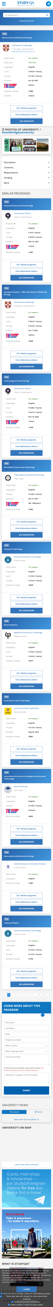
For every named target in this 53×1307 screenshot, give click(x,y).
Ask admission (26, 121)
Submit (26, 1090)
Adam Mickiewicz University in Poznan (30, 864)
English (31, 67)
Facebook (15, 1112)
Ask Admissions (26, 277)
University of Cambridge (22, 45)
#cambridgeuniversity (18, 132)
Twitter (40, 1112)
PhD (4, 34)
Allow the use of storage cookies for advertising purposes (26, 1293)
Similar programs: (16, 193)
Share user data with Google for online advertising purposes (26, 1297)
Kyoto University (20, 786)
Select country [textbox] (11, 1045)
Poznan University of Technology (27, 557)
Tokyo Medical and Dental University (29, 475)
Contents (9, 167)
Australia (23, 712)
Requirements (11, 172)
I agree (26, 1289)
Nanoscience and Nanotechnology (19, 856)
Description (10, 162)
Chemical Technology (13, 549)
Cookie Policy (21, 1282)
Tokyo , (17, 479)
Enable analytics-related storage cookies (26, 1305)
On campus (33, 58)
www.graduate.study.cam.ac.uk (23, 51)
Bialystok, (17, 636)
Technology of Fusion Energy (16, 381)
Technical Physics (11, 923)
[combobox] (26, 1045)
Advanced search (26, 21)
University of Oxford (22, 213)
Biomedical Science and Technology (19, 467)
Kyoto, (16, 790)
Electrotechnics (10, 625)
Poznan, (17, 560)
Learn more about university (26, 1164)
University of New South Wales (26, 708)
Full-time (32, 62)
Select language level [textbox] (14, 1051)
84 (44, 995)
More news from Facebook (25, 1119)
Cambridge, (18, 306)
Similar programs (28, 108)
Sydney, (17, 712)
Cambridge (16, 49)
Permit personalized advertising (26, 1302)
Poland (22, 560)
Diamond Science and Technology (18, 205)
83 (39, 995)
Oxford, (17, 217)
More (6, 182)
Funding (8, 177)
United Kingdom (27, 49)
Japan (22, 479)
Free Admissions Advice (26, 114)
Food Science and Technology (17, 700)
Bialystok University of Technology (28, 632)
